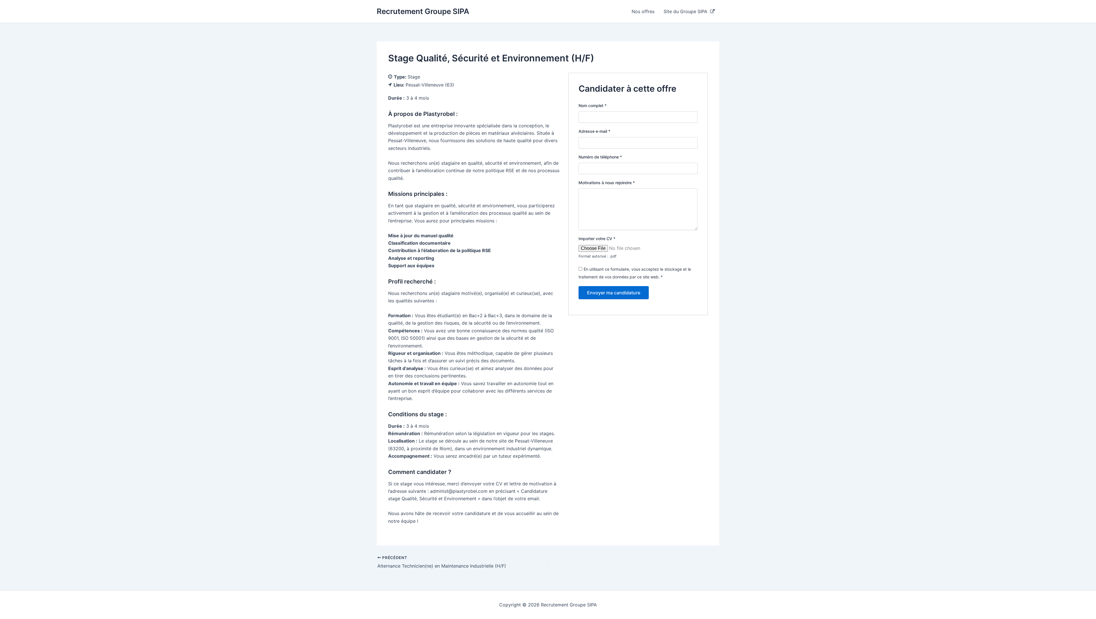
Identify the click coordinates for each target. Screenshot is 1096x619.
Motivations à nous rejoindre (607, 182)
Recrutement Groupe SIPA (423, 11)
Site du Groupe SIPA (687, 11)
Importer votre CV (597, 238)
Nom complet (593, 105)
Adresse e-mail (594, 131)
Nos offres (643, 11)
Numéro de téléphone (600, 156)
